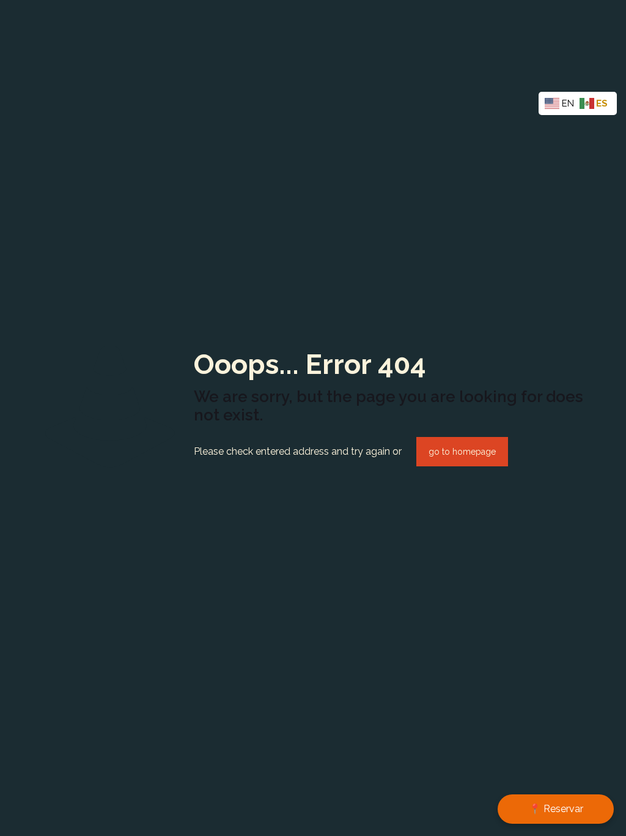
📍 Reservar (556, 809)
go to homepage (462, 452)
